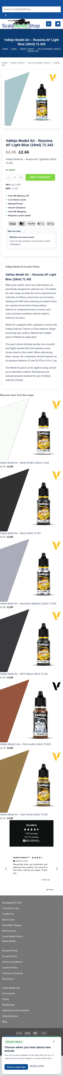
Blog (4, 1021)
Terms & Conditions (12, 962)
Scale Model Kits (11, 988)
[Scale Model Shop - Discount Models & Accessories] (21, 24)
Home (5, 49)
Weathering (8, 1005)
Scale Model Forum (12, 936)
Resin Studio (9, 941)
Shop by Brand (10, 1016)
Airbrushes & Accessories (15, 1010)
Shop (14, 49)
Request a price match (19, 215)
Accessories (8, 993)
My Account (8, 919)
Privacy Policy (9, 956)
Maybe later (37, 1066)
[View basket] (58, 24)
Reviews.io (8, 979)
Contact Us (8, 914)
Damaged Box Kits (12, 902)
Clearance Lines (10, 908)
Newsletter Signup (11, 925)
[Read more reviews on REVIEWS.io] (31, 841)
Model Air (33, 51)
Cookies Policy (10, 967)
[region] (31, 869)
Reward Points (10, 950)
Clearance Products (12, 973)
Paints (5, 999)
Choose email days (16, 1067)
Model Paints (27, 49)
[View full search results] (5, 3)
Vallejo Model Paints (49, 49)
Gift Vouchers (9, 931)
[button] (48, 24)
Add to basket (40, 177)
